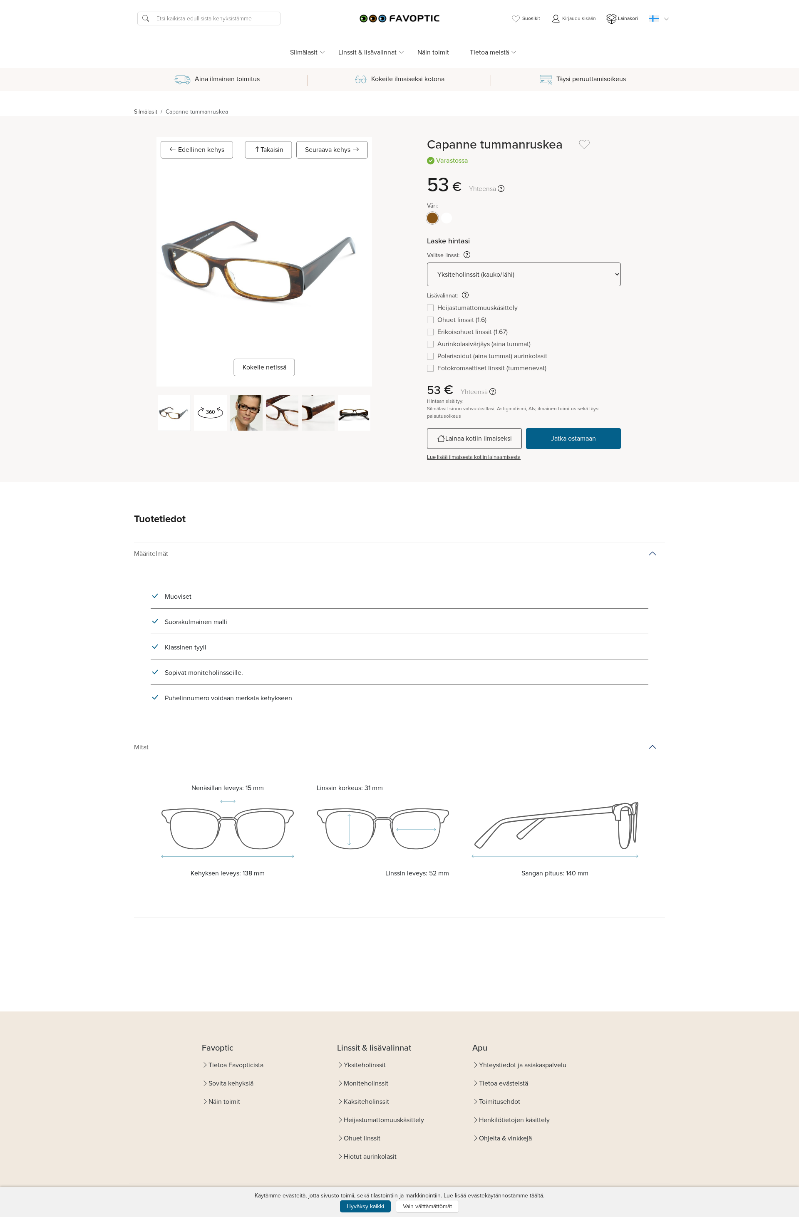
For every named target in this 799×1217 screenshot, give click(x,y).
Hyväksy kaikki (365, 1206)
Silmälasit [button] (304, 52)
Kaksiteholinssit (366, 1101)
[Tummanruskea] (432, 218)
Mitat (141, 747)
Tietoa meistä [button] (489, 52)
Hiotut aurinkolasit (370, 1156)
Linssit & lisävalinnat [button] (367, 52)
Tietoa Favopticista (235, 1065)
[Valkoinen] (446, 218)
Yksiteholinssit (365, 1065)
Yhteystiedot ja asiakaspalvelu (522, 1065)
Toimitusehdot (499, 1101)
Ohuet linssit (362, 1138)
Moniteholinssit (366, 1083)
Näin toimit (433, 52)
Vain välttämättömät (427, 1206)
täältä (536, 1195)
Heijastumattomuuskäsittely (384, 1120)
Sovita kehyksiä (230, 1083)
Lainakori (628, 18)
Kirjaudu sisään (578, 18)
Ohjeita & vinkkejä (505, 1138)
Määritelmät (151, 553)
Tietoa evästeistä (503, 1083)
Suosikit (531, 18)
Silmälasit (145, 111)
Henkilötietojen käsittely (514, 1120)
